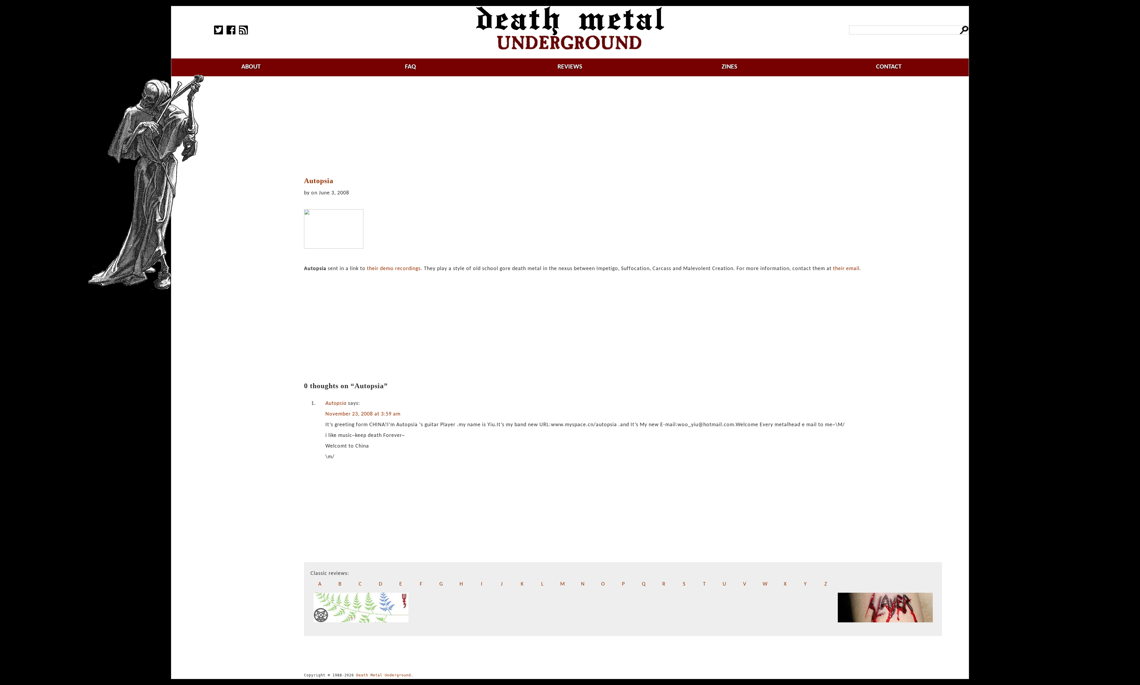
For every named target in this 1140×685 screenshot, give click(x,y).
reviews (570, 67)
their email (846, 269)
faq (410, 67)
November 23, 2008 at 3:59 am (362, 414)
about (251, 67)
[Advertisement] (623, 126)
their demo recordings (394, 269)
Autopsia (335, 403)
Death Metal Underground (383, 675)
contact (889, 67)
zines (729, 67)
